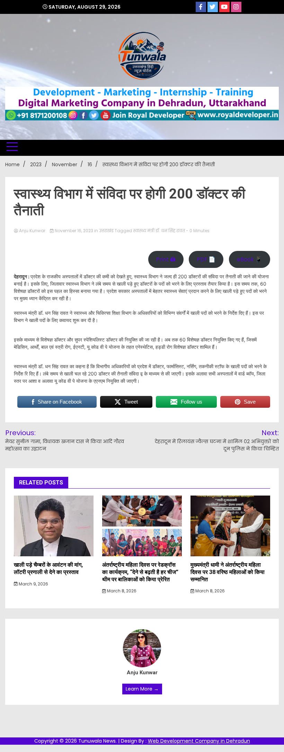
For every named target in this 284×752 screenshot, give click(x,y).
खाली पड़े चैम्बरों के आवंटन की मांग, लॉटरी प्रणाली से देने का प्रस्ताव (48, 568)
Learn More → (142, 688)
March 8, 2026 (121, 591)
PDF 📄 (206, 259)
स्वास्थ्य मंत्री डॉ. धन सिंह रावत (159, 231)
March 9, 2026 (33, 584)
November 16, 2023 (74, 231)
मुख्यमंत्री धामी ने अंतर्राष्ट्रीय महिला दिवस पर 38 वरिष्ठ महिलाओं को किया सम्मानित (227, 572)
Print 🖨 (166, 259)
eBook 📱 (249, 259)
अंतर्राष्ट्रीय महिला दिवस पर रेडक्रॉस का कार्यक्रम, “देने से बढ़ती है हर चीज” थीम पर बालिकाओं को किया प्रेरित (140, 572)
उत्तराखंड (106, 231)
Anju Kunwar (32, 231)
